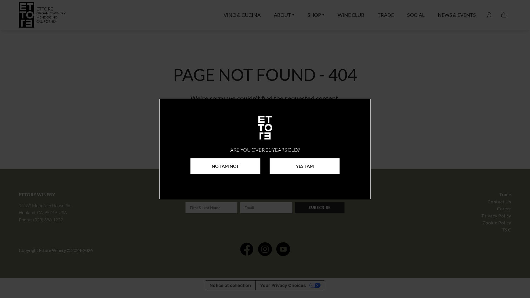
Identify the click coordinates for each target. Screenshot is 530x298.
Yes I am (305, 166)
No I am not (225, 166)
